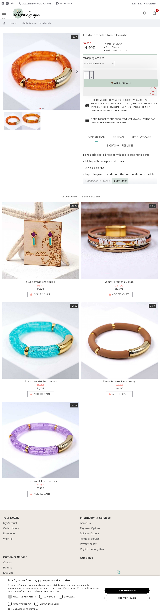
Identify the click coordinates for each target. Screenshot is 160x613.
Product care (141, 137)
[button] (6, 71)
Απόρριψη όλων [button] (127, 598)
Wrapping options (93, 58)
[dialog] (80, 594)
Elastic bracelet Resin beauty (41, 381)
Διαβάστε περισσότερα (51, 591)
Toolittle (115, 47)
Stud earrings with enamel (40, 282)
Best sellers (91, 196)
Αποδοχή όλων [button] (127, 590)
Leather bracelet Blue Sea (119, 282)
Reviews (118, 137)
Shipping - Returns (120, 145)
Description (96, 137)
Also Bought (69, 196)
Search (13, 23)
